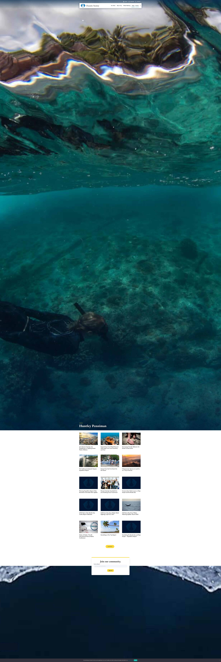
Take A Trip (119, 5)
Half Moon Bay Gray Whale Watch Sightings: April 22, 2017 (110, 513)
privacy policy (130, 660)
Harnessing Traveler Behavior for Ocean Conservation (131, 447)
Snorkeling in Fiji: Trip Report (108, 535)
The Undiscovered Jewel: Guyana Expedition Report (88, 469)
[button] (110, 546)
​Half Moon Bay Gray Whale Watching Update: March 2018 (130, 513)
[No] (219, 660)
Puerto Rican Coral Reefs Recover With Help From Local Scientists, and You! (110, 448)
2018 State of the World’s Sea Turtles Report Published (87, 513)
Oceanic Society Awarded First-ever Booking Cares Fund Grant (109, 491)
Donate (137, 5)
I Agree (135, 660)
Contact (138, 1)
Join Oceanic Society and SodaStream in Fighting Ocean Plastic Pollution (87, 448)
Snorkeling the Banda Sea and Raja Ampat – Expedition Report (131, 535)
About (126, 1)
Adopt (133, 5)
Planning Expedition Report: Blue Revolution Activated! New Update (88, 491)
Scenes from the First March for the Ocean (109, 469)
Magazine (132, 1)
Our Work (113, 5)
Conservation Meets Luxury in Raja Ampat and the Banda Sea (131, 491)
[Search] (140, 5)
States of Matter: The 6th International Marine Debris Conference (86, 536)
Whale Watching (126, 5)
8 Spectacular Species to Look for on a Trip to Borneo (131, 469)
